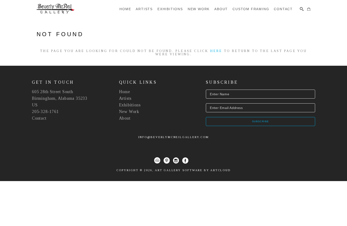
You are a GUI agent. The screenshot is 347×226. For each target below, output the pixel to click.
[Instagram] (176, 160)
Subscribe (260, 121)
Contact (39, 118)
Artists (125, 98)
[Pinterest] (167, 160)
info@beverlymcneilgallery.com (173, 137)
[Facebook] (185, 160)
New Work (129, 111)
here (216, 51)
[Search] (302, 9)
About (125, 118)
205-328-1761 (45, 111)
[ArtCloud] (157, 160)
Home (124, 92)
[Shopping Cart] (308, 9)
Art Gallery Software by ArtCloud (193, 170)
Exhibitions (130, 105)
